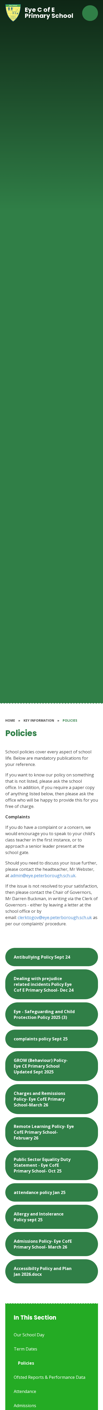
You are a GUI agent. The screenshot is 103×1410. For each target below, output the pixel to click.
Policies (70, 720)
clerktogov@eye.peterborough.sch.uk (55, 917)
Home (10, 720)
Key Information (39, 720)
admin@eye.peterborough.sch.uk (43, 875)
